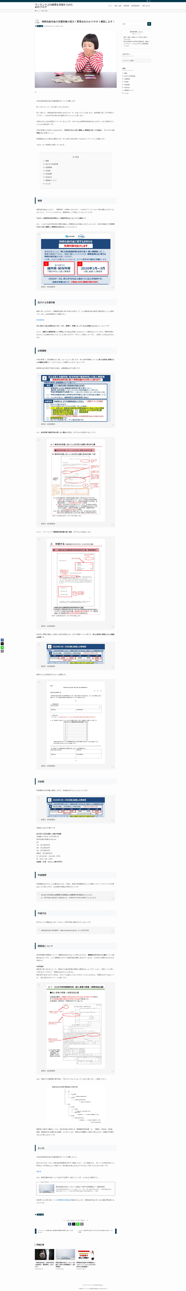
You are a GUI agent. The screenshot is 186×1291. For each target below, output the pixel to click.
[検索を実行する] (149, 24)
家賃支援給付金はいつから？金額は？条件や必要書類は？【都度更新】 (80, 1187)
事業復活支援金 (64, 1200)
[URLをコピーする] (82, 1224)
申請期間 (49, 174)
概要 (47, 161)
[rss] (147, 1)
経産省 (38, 1171)
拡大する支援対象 (52, 164)
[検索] (150, 1)
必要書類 (49, 167)
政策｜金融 (39, 26)
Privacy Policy (98, 1285)
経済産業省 (40, 320)
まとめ (48, 183)
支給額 (48, 170)
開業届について (51, 180)
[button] (69, 1224)
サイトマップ (88, 1285)
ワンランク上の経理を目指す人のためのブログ (54, 5)
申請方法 (49, 177)
